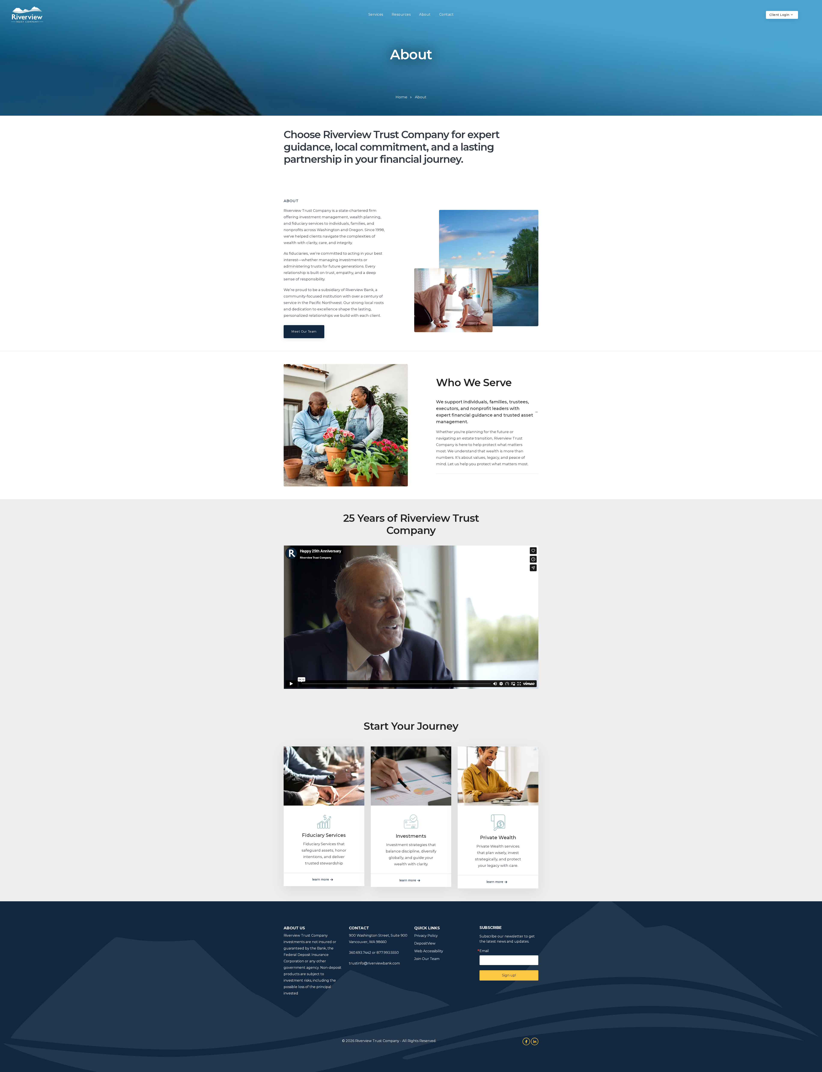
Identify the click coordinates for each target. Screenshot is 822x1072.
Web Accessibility (428, 951)
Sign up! (509, 975)
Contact (446, 14)
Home (401, 97)
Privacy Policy (426, 936)
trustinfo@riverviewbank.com (374, 963)
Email (484, 951)
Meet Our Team (304, 331)
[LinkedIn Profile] (534, 1041)
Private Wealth (498, 837)
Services (375, 14)
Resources (401, 14)
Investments (411, 836)
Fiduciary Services (324, 835)
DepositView (424, 943)
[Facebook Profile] (526, 1041)
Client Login (780, 15)
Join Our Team (426, 959)
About (425, 14)
